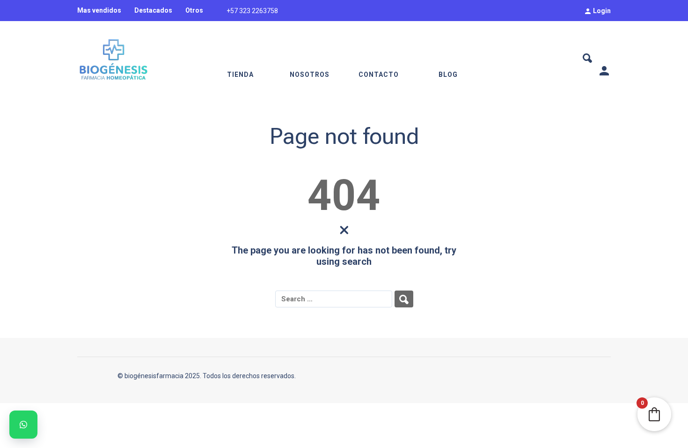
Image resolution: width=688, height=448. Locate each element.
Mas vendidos (99, 10)
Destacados (153, 10)
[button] (23, 425)
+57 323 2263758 (252, 11)
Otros (194, 10)
